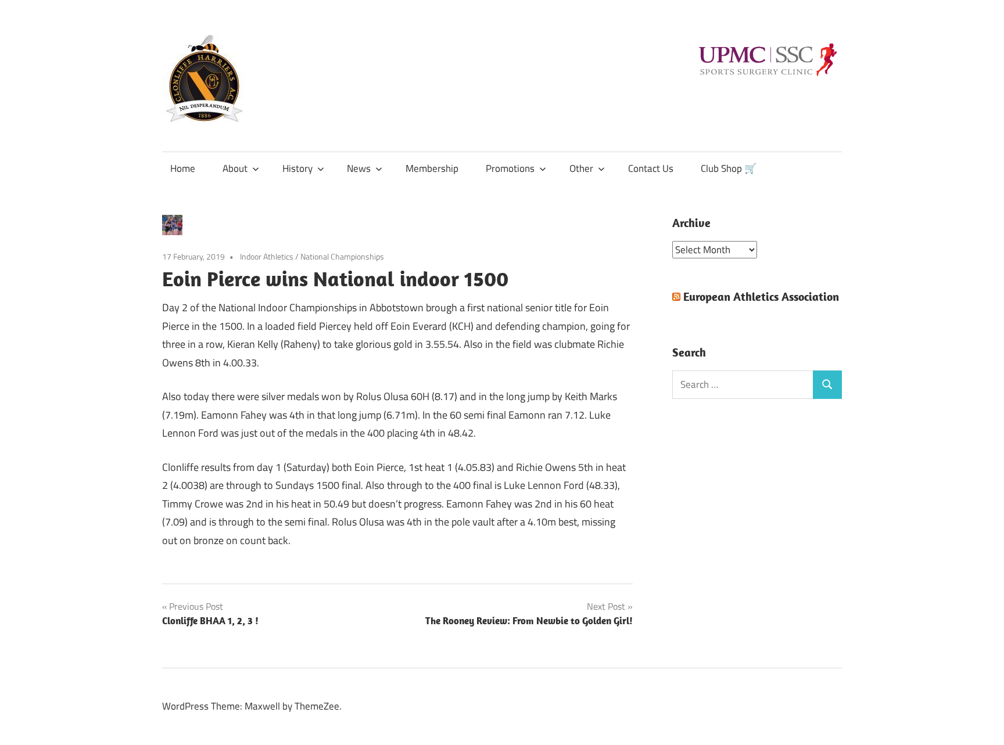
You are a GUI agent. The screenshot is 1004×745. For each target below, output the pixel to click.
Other (581, 168)
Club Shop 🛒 (728, 168)
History (297, 168)
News (359, 168)
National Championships (342, 256)
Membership (432, 168)
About (235, 168)
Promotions (510, 168)
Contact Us (650, 168)
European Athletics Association (761, 296)
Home (182, 168)
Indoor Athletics (266, 256)
